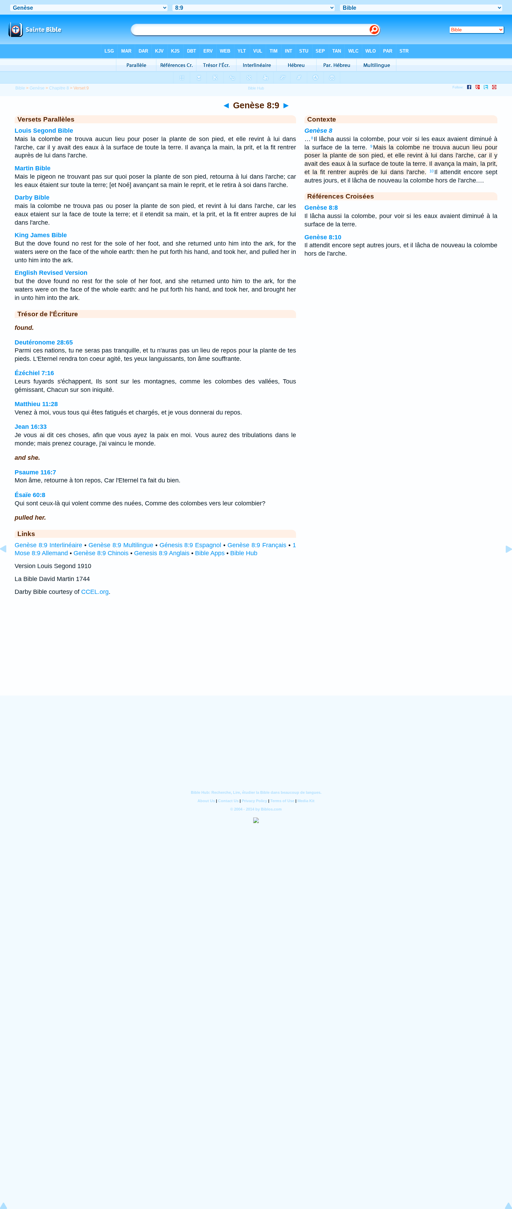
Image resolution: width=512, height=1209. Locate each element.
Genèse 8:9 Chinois (101, 553)
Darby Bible (32, 197)
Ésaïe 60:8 (30, 494)
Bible (20, 88)
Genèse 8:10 (322, 237)
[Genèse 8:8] (8, 564)
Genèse (37, 88)
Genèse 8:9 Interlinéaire (48, 545)
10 (431, 171)
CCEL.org (95, 591)
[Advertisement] (256, 652)
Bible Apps (210, 553)
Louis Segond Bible (44, 130)
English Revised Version (51, 272)
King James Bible (41, 235)
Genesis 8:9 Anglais (161, 553)
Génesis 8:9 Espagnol (191, 545)
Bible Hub (243, 553)
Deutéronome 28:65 (44, 342)
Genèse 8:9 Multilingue (120, 545)
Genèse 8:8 (321, 207)
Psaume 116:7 (35, 472)
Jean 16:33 (31, 426)
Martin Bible (33, 168)
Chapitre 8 (59, 88)
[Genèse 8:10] (503, 564)
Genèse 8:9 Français (256, 545)
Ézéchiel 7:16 (34, 373)
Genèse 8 (318, 130)
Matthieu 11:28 (36, 404)
